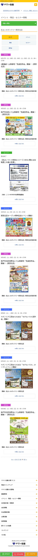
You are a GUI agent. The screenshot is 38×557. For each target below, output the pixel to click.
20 (24, 459)
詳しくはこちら (20, 95)
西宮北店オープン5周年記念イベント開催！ (17, 216)
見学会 (10, 48)
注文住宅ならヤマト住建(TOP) (11, 10)
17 (18, 459)
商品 (10, 42)
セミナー (28, 42)
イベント (28, 37)
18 (20, 459)
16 (16, 459)
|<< (12, 459)
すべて (10, 37)
